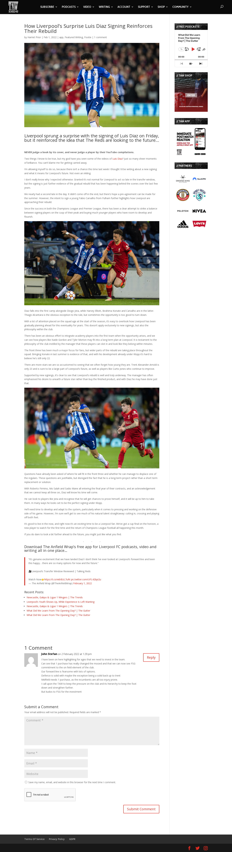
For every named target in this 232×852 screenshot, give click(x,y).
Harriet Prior (34, 37)
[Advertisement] (64, 626)
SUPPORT (144, 7)
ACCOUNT (124, 7)
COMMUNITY (180, 7)
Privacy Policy (57, 839)
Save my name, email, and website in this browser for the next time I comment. (72, 782)
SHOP (161, 7)
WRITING (104, 7)
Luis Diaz (117, 158)
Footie (87, 37)
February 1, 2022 (82, 583)
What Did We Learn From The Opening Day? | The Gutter (58, 610)
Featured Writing (74, 37)
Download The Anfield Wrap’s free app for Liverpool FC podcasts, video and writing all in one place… (90, 548)
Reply (151, 657)
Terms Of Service (34, 839)
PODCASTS (69, 7)
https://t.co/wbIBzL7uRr (57, 579)
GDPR (72, 839)
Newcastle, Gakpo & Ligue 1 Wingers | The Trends (55, 597)
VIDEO (87, 7)
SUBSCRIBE (47, 7)
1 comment (100, 37)
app (61, 37)
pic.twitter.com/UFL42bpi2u (86, 579)
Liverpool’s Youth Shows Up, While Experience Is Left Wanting (60, 601)
